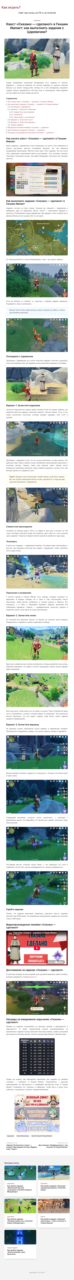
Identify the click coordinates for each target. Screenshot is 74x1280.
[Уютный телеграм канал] (37, 1108)
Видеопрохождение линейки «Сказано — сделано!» (28, 127)
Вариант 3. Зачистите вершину (23, 122)
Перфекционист (29, 977)
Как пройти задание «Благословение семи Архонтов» (16, 1252)
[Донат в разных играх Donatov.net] (37, 1120)
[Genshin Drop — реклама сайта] (37, 1095)
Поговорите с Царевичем (20, 107)
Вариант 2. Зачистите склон (22, 120)
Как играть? (11, 7)
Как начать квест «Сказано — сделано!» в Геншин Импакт (30, 102)
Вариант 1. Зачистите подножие (23, 109)
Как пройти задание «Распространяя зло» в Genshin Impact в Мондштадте (20, 1221)
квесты (43, 1216)
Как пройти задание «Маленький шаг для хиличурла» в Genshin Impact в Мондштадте (19, 1189)
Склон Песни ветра (23, 1136)
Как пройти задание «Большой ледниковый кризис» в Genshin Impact (53, 1188)
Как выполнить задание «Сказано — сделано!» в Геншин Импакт (33, 104)
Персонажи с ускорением (24, 117)
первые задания (12, 1248)
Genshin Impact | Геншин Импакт (42, 1136)
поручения (37, 20)
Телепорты (18, 114)
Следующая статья (53, 1145)
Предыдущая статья (21, 1146)
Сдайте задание (17, 125)
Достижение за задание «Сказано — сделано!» (26, 130)
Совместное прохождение (23, 112)
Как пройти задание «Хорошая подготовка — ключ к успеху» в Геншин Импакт (53, 1221)
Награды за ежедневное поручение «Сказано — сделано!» (31, 133)
